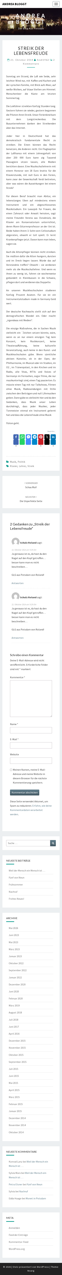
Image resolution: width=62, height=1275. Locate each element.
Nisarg (31, 1270)
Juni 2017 (14, 1026)
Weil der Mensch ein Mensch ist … (27, 870)
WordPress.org (17, 1248)
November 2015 (17, 1047)
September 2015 (18, 1061)
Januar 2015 (15, 1111)
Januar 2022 (15, 977)
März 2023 (14, 949)
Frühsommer (16, 884)
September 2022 (18, 970)
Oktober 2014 (16, 1132)
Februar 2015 (16, 1104)
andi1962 (43, 59)
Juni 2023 (14, 935)
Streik (31, 466)
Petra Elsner (15, 1184)
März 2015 (14, 1097)
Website (14, 754)
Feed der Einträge (18, 1234)
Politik (21, 461)
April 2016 (14, 1033)
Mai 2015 (13, 1082)
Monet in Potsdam (36, 1198)
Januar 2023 (15, 956)
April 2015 (14, 1090)
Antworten (18, 583)
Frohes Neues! (16, 898)
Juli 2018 (13, 1019)
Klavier (13, 466)
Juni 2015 (14, 1075)
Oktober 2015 (16, 1054)
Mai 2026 (13, 928)
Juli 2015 (13, 1068)
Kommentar (17, 677)
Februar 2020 (16, 998)
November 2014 (17, 1125)
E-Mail (14, 739)
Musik (13, 461)
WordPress (43, 1266)
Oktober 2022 (16, 963)
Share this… (51, 431)
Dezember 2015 (17, 1040)
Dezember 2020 (17, 984)
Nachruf (13, 891)
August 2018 (15, 1012)
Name (14, 724)
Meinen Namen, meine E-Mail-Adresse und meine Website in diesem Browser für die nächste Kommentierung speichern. (30, 776)
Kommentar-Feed (18, 1241)
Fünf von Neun (16, 877)
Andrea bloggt (14, 4)
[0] (16, 442)
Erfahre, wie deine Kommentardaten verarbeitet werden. (31, 810)
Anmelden (14, 1227)
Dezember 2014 (17, 1118)
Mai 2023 (13, 942)
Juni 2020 (14, 991)
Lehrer (22, 466)
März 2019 (14, 1005)
